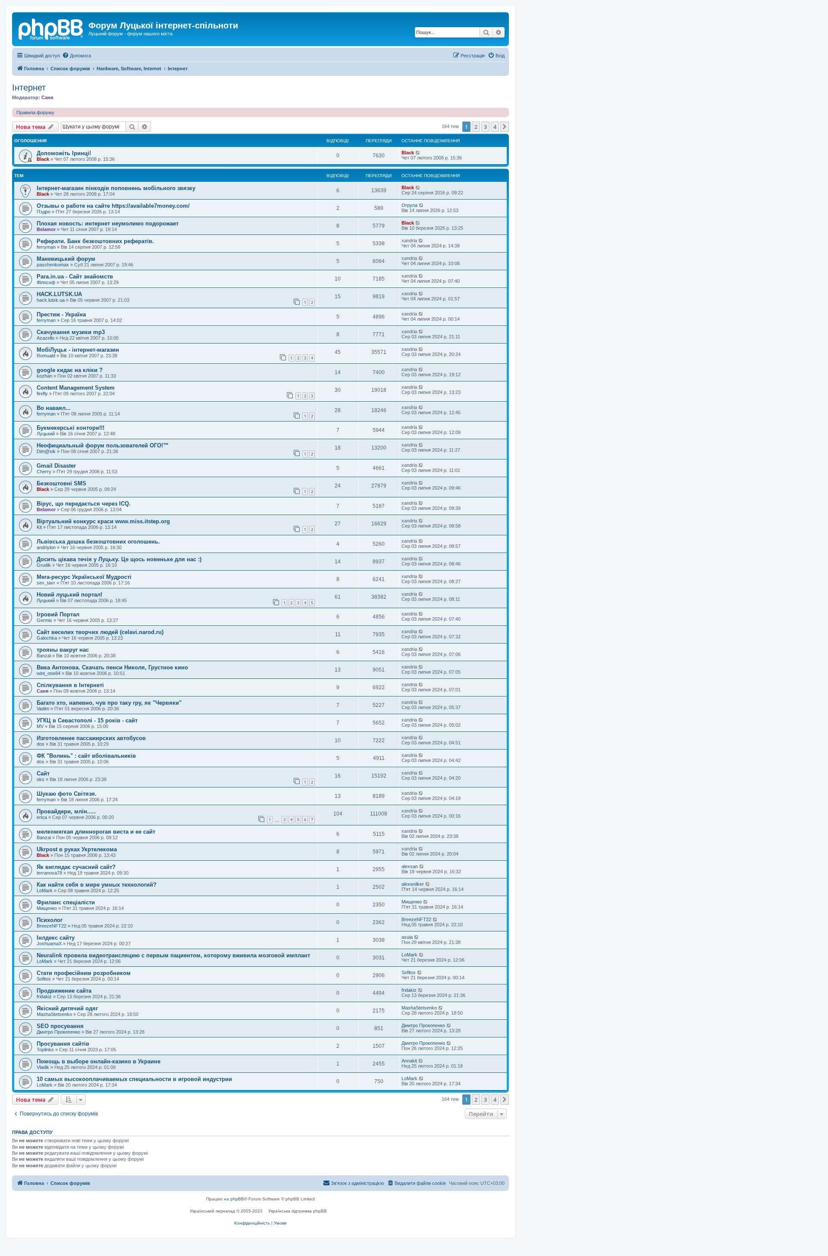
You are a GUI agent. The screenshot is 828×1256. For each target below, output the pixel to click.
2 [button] (475, 127)
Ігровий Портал (58, 614)
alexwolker (412, 884)
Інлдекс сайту (56, 937)
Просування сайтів (63, 1043)
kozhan (44, 375)
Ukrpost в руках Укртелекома (77, 849)
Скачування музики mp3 (71, 332)
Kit (39, 527)
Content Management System (76, 387)
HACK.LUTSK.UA (59, 294)
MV (40, 726)
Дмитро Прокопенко (58, 1031)
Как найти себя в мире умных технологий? (97, 884)
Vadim (43, 708)
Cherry (44, 471)
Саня (47, 97)
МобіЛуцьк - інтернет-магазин (78, 350)
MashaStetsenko (54, 1014)
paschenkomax (53, 264)
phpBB (237, 1199)
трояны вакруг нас (63, 650)
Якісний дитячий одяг (67, 1008)
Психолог (50, 920)
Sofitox (44, 978)
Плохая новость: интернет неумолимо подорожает (108, 223)
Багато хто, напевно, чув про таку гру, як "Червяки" (109, 703)
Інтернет (29, 87)
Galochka (47, 637)
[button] (504, 127)
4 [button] (494, 127)
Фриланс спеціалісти (66, 902)
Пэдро (43, 211)
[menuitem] (76, 55)
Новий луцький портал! (69, 594)
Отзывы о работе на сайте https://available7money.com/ (113, 206)
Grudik (44, 565)
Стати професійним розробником (84, 973)
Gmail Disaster (56, 465)
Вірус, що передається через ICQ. (84, 503)
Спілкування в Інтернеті (70, 685)
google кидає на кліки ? (70, 370)
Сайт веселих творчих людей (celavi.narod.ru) (100, 632)
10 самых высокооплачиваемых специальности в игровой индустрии (134, 1079)
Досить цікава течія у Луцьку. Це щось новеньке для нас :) (119, 559)
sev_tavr (46, 582)
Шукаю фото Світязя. (67, 793)
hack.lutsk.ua (51, 300)
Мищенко (47, 908)
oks (40, 779)
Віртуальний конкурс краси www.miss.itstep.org (103, 521)
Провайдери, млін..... (66, 811)
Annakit (409, 1060)
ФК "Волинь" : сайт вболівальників (86, 756)
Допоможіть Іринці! (64, 153)
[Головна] (51, 28)
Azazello (45, 338)
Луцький (46, 433)
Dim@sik (46, 451)
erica (42, 817)
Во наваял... (54, 408)
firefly (42, 393)
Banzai (44, 655)
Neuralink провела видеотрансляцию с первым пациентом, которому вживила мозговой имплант (173, 955)
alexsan (409, 866)
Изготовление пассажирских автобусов (91, 738)
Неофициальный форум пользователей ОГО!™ (103, 445)
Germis (44, 620)
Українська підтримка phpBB (297, 1211)
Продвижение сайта (64, 990)
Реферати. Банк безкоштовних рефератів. (95, 241)
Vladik (43, 1067)
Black (43, 159)
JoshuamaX (49, 943)
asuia (407, 937)
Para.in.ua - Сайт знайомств (75, 276)
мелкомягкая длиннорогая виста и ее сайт (96, 831)
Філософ (46, 282)
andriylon (46, 547)
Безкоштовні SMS (61, 483)
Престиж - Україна (61, 314)
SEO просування (60, 1026)
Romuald (46, 355)
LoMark (45, 890)
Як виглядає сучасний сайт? (76, 867)
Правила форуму (35, 112)
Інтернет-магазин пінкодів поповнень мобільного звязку (116, 188)
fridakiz (44, 996)
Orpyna (409, 205)
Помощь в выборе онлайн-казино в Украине (98, 1061)
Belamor (46, 229)
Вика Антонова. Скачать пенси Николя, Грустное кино (112, 667)
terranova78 (49, 872)
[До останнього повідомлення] (418, 152)
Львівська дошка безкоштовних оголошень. (98, 541)
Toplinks (45, 1049)
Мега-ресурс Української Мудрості (84, 577)
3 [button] (485, 127)
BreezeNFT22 (51, 925)
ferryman (46, 247)
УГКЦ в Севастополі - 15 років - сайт (87, 720)
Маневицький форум (66, 259)
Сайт (43, 773)
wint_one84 (48, 673)
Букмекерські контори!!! (70, 428)
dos (40, 744)
